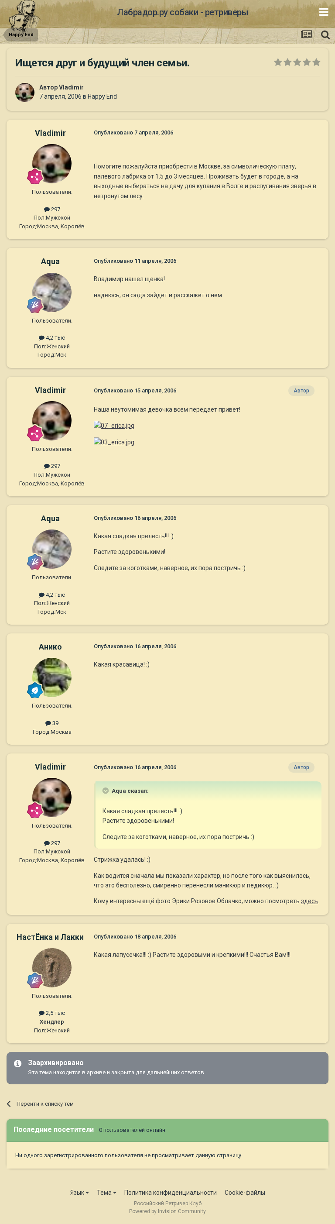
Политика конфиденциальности (170, 1192)
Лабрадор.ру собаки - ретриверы (182, 12)
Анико (50, 646)
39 (54, 723)
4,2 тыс (54, 337)
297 (55, 209)
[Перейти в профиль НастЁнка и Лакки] (52, 967)
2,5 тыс (54, 1013)
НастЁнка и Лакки (50, 937)
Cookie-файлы (245, 1192)
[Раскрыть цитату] (106, 790)
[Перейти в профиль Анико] (52, 677)
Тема (105, 1192)
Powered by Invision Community (167, 1211)
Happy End (102, 96)
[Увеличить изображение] (114, 425)
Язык (77, 1192)
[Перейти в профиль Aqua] (52, 292)
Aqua (50, 261)
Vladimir (71, 87)
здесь (309, 900)
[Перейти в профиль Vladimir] (24, 92)
